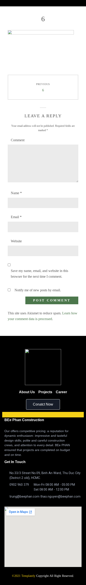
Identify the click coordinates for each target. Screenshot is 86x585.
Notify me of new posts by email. (38, 290)
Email (16, 217)
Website (16, 241)
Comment (17, 140)
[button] (43, 404)
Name (16, 193)
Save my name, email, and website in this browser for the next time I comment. (39, 273)
